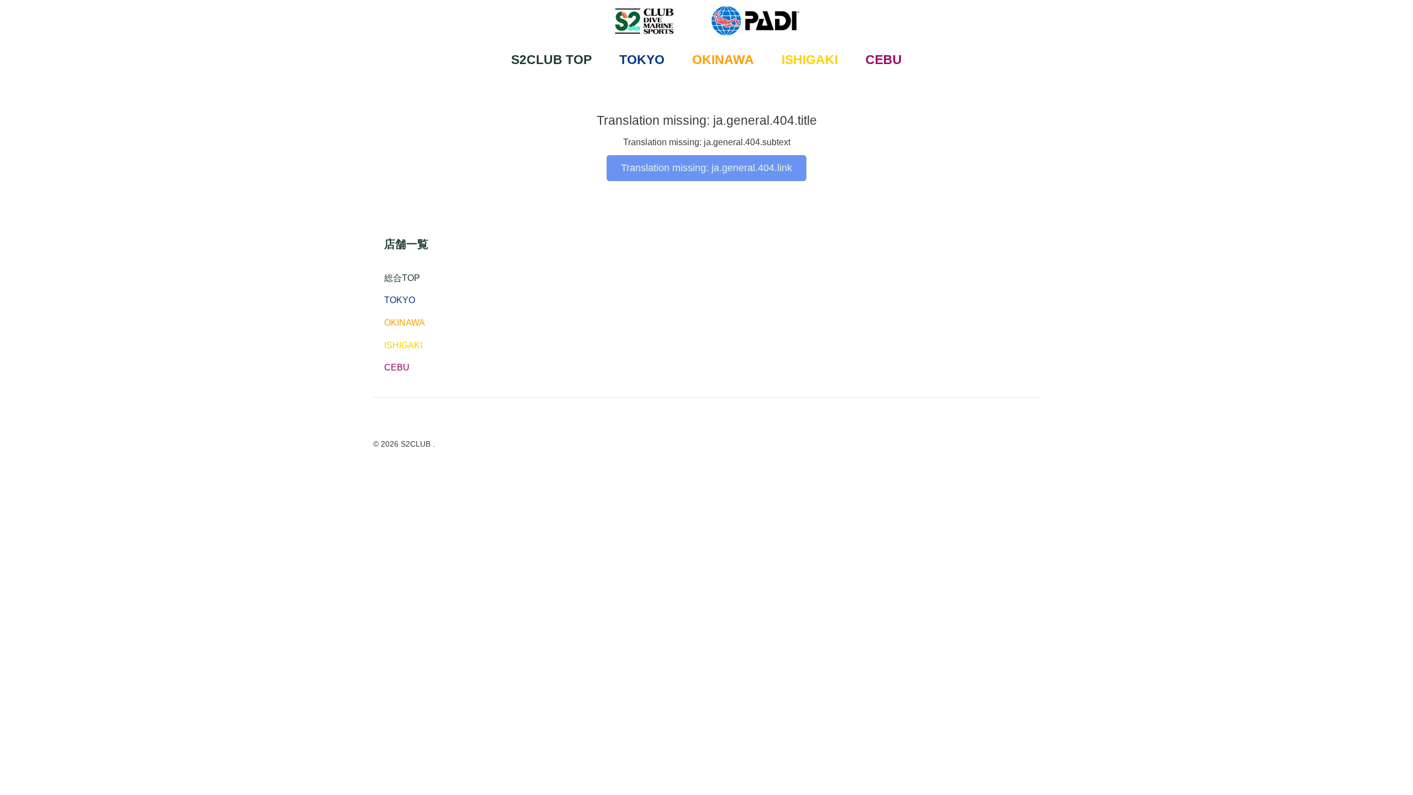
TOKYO (642, 59)
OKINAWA (723, 59)
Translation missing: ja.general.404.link (706, 167)
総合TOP (402, 278)
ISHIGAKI (810, 59)
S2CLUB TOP (551, 59)
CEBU (883, 59)
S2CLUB (417, 443)
